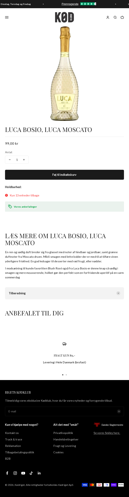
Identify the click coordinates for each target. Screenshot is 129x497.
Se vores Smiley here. (107, 433)
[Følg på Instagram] (15, 473)
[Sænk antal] (9, 159)
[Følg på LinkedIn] (39, 473)
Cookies (58, 452)
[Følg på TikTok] (31, 473)
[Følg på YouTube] (23, 473)
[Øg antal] (23, 159)
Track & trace (13, 439)
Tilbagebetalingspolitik (19, 452)
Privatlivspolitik (63, 433)
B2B (8, 458)
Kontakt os (12, 433)
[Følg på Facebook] (7, 473)
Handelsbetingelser (66, 439)
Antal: (9, 152)
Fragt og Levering (64, 446)
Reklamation (13, 446)
